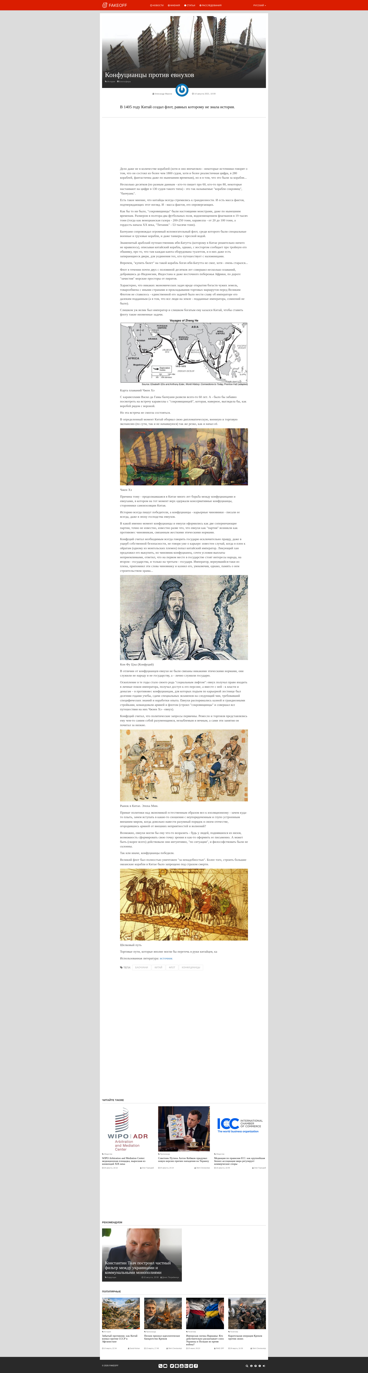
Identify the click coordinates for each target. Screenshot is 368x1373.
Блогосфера (125, 81)
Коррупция (111, 1277)
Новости (158, 5)
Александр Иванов (163, 94)
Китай (158, 967)
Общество (108, 1154)
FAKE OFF (220, 1348)
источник (166, 958)
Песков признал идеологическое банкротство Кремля (162, 1337)
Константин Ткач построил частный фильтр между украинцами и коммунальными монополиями (138, 1267)
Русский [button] (258, 5)
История (111, 81)
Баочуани (141, 967)
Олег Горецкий (148, 1168)
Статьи (190, 5)
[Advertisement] (184, 142)
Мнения (175, 5)
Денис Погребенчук (170, 1277)
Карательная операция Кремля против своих (245, 1337)
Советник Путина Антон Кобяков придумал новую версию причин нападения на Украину (183, 1159)
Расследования (211, 5)
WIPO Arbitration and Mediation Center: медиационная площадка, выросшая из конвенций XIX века (123, 1161)
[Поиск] (247, 1366)
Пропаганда (165, 1154)
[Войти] (264, 1366)
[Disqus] (184, 1058)
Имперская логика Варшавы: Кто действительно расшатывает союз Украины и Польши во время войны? (205, 1340)
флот (172, 967)
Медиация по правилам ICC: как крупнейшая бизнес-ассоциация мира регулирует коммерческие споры (239, 1161)
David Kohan (135, 1348)
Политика (192, 1332)
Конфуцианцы (191, 967)
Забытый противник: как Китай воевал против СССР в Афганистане (119, 1338)
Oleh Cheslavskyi (203, 1168)
